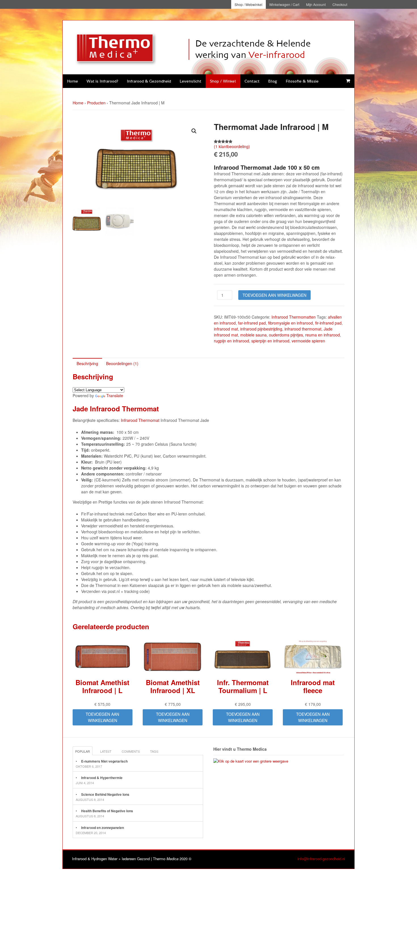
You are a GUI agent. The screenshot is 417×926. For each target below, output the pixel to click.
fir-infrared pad (328, 323)
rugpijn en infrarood (231, 341)
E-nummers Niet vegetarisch (104, 761)
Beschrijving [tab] (87, 363)
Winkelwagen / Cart (284, 4)
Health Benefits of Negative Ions (107, 810)
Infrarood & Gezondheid (149, 81)
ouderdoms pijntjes (286, 335)
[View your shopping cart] (348, 80)
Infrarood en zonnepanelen (102, 827)
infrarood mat (226, 329)
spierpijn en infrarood (270, 341)
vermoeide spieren (308, 341)
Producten (96, 103)
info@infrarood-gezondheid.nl (321, 858)
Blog (272, 81)
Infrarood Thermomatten (293, 317)
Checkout (339, 4)
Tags (154, 751)
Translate (114, 395)
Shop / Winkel (223, 81)
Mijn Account (316, 4)
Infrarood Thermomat (140, 420)
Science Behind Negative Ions (105, 794)
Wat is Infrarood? (102, 81)
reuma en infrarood (322, 335)
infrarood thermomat (303, 329)
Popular (82, 751)
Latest (105, 751)
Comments (131, 751)
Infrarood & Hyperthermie (102, 777)
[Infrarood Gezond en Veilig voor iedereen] (113, 64)
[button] (194, 131)
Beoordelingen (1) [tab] (122, 363)
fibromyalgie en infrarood (290, 323)
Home (72, 81)
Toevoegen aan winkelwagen (274, 295)
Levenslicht (190, 81)
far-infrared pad (252, 323)
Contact (252, 81)
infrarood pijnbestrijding (261, 329)
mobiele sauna (253, 335)
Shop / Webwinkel (248, 4)
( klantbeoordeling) (232, 146)
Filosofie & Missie (302, 81)
